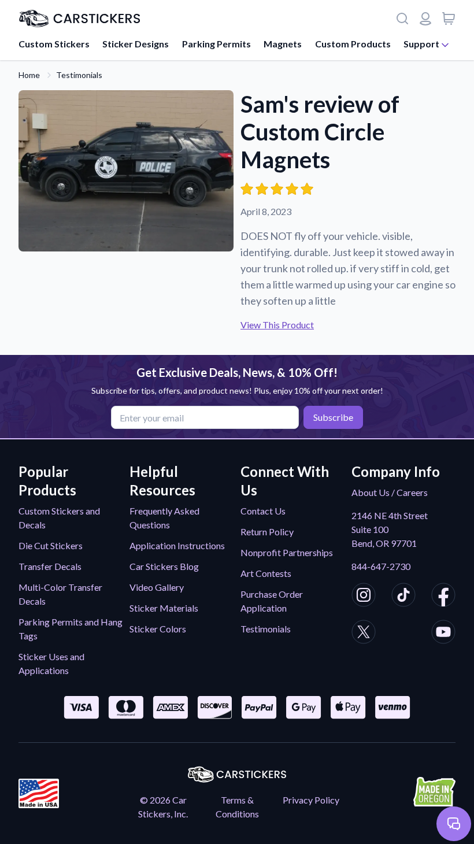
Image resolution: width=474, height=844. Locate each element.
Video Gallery (156, 587)
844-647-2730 (380, 566)
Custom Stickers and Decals (59, 517)
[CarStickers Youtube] (443, 633)
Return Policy (267, 531)
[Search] (402, 18)
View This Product (277, 324)
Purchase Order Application (271, 600)
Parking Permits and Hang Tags (70, 628)
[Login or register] (425, 18)
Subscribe (333, 417)
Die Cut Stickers (50, 545)
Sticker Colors (157, 628)
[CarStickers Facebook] (443, 596)
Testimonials (79, 75)
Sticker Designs (135, 43)
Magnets (283, 43)
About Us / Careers (389, 492)
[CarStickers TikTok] (403, 596)
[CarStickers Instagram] (363, 596)
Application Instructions (177, 545)
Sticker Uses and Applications (51, 663)
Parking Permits (216, 43)
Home (29, 75)
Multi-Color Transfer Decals (60, 594)
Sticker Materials (163, 607)
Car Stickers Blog (164, 566)
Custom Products (353, 43)
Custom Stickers (54, 43)
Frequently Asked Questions (164, 517)
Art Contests (265, 573)
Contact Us (263, 510)
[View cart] (449, 18)
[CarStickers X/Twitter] (363, 633)
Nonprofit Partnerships (286, 552)
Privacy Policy (311, 799)
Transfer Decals (50, 566)
